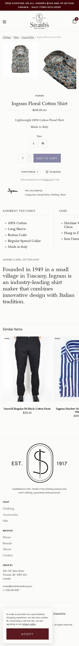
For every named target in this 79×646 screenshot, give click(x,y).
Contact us (47, 179)
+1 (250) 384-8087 (11, 590)
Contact (8, 554)
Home (7, 536)
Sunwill (7, 338)
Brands (7, 542)
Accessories (10, 514)
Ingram (57, 338)
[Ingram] (13, 191)
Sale (5, 520)
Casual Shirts (28, 36)
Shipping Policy (59, 613)
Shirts (16, 36)
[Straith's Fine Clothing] (39, 21)
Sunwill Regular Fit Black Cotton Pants (27, 408)
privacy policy (29, 623)
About (7, 548)
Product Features (28, 171)
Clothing (6, 36)
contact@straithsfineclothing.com (17, 586)
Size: (39, 135)
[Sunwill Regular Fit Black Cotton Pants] (27, 369)
